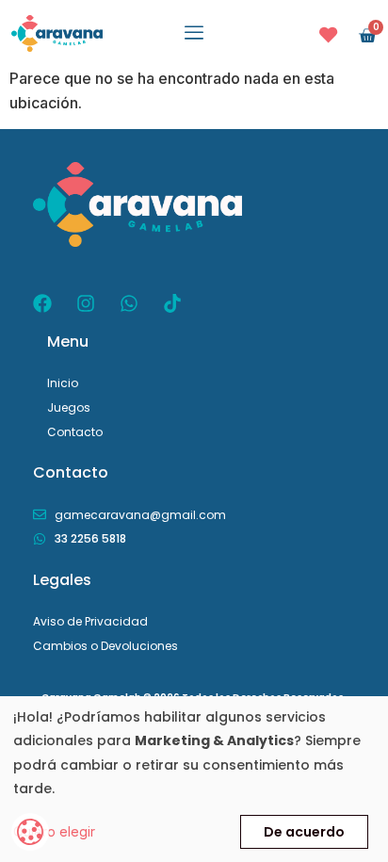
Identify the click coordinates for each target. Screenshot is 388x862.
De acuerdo (304, 831)
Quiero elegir (54, 831)
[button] (194, 33)
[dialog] (194, 779)
